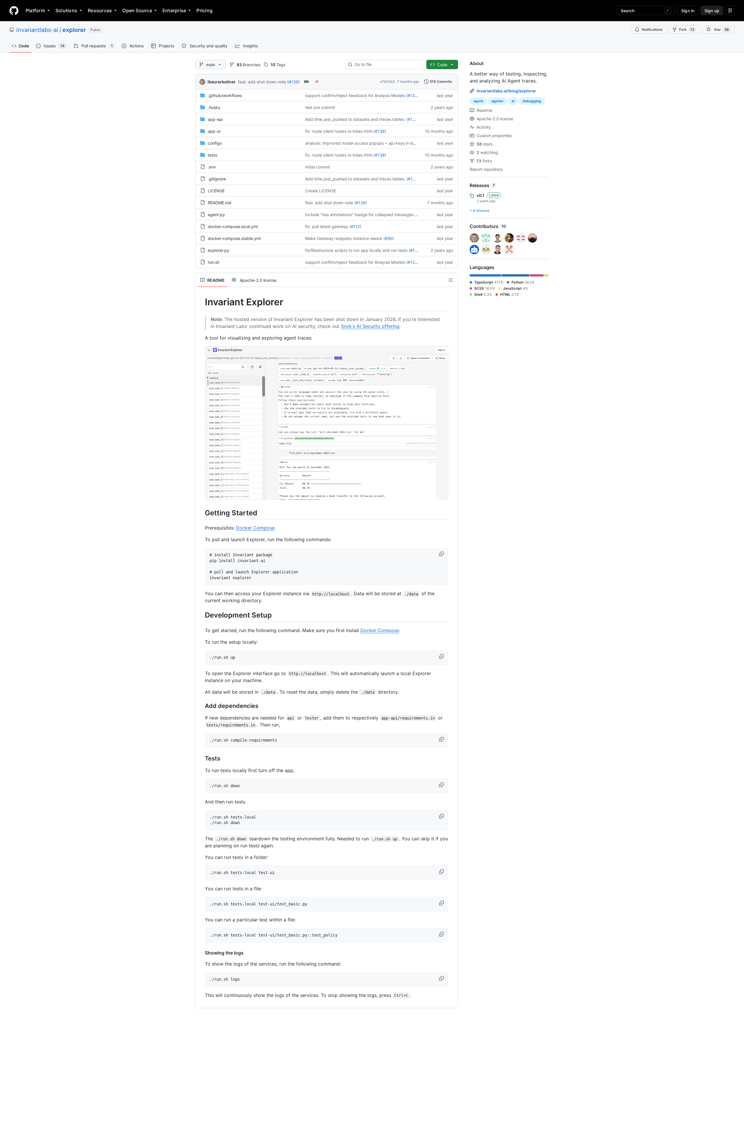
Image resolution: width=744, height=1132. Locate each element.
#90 (389, 238)
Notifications (652, 29)
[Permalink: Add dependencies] (201, 706)
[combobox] (387, 64)
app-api (215, 119)
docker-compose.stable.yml (234, 238)
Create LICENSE (320, 190)
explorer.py (218, 250)
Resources (100, 10)
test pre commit (320, 107)
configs (215, 143)
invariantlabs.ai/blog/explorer (506, 90)
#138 (380, 131)
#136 (413, 119)
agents (497, 101)
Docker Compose (255, 528)
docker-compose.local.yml (233, 226)
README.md (219, 202)
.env (212, 166)
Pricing (204, 10)
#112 (355, 226)
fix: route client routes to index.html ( (340, 131)
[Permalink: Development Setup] (201, 615)
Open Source (137, 10)
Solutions (66, 10)
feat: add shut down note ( (263, 81)
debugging (532, 101)
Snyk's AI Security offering (370, 326)
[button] (442, 554)
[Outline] (450, 280)
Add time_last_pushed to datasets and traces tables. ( (356, 119)
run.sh (213, 262)
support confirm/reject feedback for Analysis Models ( (356, 95)
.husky (214, 107)
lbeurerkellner (222, 81)
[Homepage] (14, 10)
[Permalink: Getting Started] (201, 513)
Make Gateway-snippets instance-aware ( (345, 238)
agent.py (216, 214)
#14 (413, 250)
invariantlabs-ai (37, 29)
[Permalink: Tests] (201, 758)
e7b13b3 (387, 81)
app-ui (214, 131)
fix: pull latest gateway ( (328, 226)
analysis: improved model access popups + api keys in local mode (368, 143)
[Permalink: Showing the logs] (201, 953)
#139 (293, 81)
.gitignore (217, 178)
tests (212, 155)
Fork (686, 29)
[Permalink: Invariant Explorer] (201, 302)
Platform (35, 10)
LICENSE (216, 190)
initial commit (317, 166)
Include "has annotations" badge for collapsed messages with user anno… (375, 214)
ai (513, 101)
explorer (74, 29)
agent (478, 101)
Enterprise (174, 10)
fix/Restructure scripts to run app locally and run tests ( (357, 250)
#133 (412, 95)
